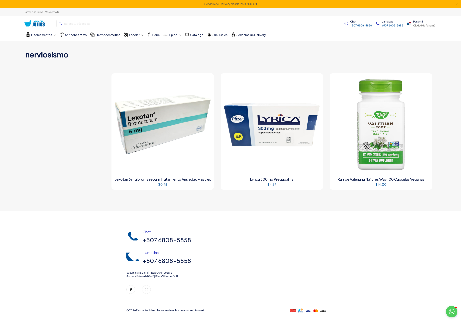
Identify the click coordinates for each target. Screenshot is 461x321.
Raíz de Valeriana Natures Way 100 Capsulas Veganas (380, 179)
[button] (451, 311)
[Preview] (207, 88)
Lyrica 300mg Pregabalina (272, 179)
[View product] (207, 80)
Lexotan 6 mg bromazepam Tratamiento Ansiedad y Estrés (162, 179)
